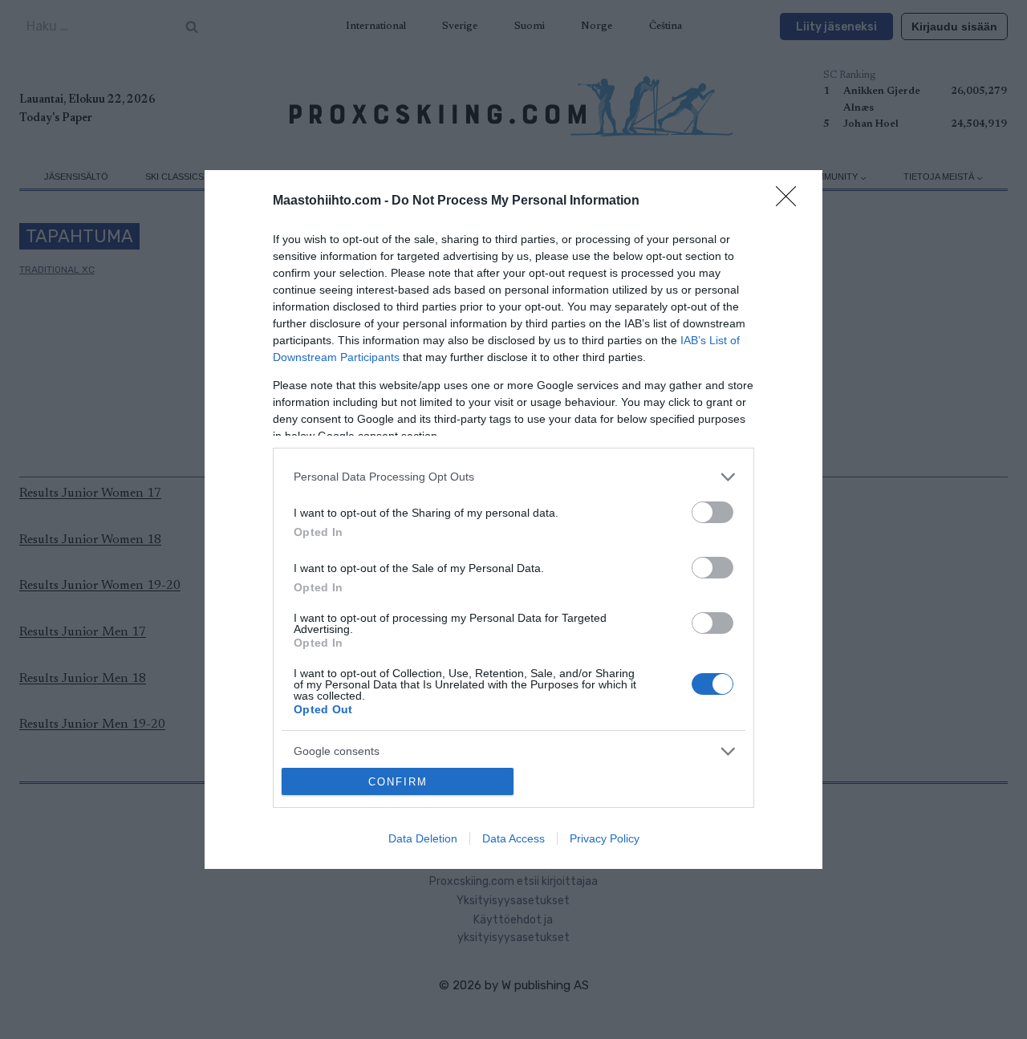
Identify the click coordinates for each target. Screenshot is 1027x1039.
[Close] (791, 201)
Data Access (513, 838)
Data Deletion (422, 838)
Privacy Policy (604, 838)
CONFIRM (398, 782)
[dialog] (513, 520)
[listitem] (513, 477)
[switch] (712, 512)
